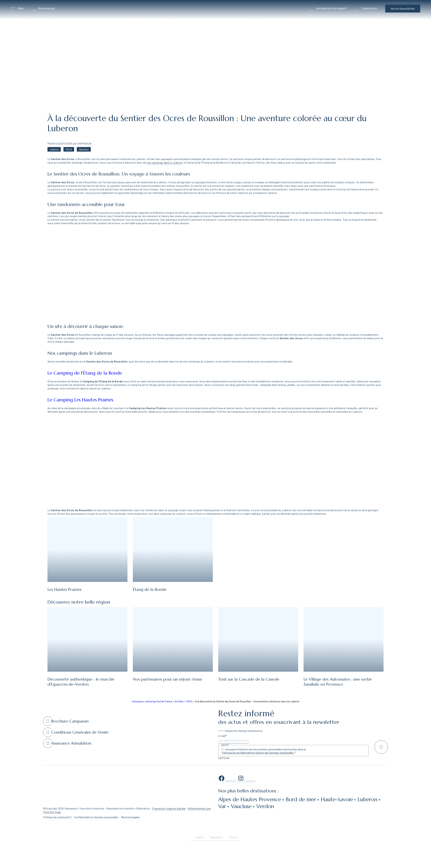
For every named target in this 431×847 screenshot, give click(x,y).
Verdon (265, 806)
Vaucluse (84, 149)
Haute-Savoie (337, 799)
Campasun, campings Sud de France (152, 701)
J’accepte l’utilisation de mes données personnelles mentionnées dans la (264, 751)
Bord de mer (301, 799)
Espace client (369, 8)
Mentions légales (130, 817)
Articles (179, 701)
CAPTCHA (223, 758)
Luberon (54, 149)
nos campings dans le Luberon (164, 162)
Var (222, 806)
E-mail (222, 735)
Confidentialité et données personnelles (96, 817)
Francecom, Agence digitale (169, 808)
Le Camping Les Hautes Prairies (80, 400)
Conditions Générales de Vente (80, 732)
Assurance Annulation (71, 743)
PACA (68, 149)
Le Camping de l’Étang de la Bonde (84, 373)
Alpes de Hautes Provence (249, 799)
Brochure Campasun (70, 721)
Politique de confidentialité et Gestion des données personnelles (258, 752)
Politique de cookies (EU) (57, 817)
